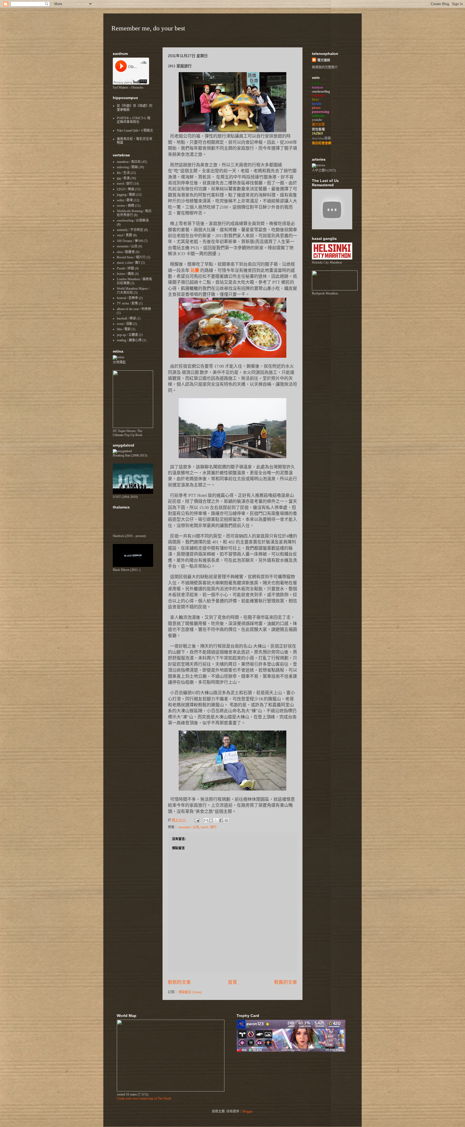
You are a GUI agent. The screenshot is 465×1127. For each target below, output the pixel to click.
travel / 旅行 (209, 827)
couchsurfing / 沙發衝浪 (133, 220)
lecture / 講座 (125, 274)
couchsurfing (321, 91)
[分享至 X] (216, 820)
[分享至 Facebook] (221, 820)
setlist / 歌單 (125, 200)
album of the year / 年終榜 (134, 309)
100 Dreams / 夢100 (130, 241)
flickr (315, 99)
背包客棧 (318, 129)
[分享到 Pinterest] (226, 820)
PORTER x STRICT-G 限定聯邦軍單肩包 (133, 120)
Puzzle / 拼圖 (125, 268)
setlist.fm (318, 116)
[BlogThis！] (211, 820)
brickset (317, 87)
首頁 (232, 982)
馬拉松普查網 (321, 143)
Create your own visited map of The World (144, 1098)
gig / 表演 (123, 178)
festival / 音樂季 (127, 298)
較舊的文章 (285, 982)
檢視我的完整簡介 (325, 67)
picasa (316, 108)
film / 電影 (124, 329)
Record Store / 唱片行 (131, 257)
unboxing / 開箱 (127, 167)
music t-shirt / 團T (128, 263)
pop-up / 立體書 (127, 335)
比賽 (195, 270)
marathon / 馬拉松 (129, 162)
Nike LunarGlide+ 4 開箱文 (135, 130)
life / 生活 (123, 173)
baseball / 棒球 (126, 318)
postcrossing (320, 112)
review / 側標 (125, 206)
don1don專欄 (321, 138)
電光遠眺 (323, 60)
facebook (318, 95)
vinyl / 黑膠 (124, 235)
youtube (317, 120)
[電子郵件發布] (196, 820)
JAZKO (317, 133)
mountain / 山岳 (188, 827)
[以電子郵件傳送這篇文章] (206, 820)
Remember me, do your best (148, 28)
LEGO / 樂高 (125, 189)
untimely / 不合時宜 (130, 230)
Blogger (247, 1111)
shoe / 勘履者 (126, 252)
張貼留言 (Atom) (190, 992)
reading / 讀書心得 (129, 340)
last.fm (316, 104)
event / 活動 (124, 324)
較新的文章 (179, 982)
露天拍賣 (318, 125)
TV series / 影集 (127, 303)
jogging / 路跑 (126, 194)
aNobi (316, 83)
